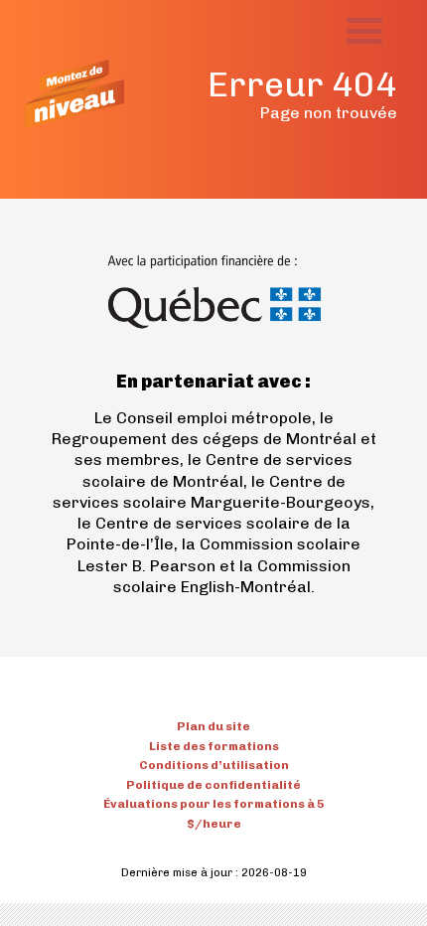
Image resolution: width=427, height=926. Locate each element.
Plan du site (213, 726)
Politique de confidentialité (213, 785)
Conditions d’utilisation (214, 765)
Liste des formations (214, 746)
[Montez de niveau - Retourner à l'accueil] (74, 94)
